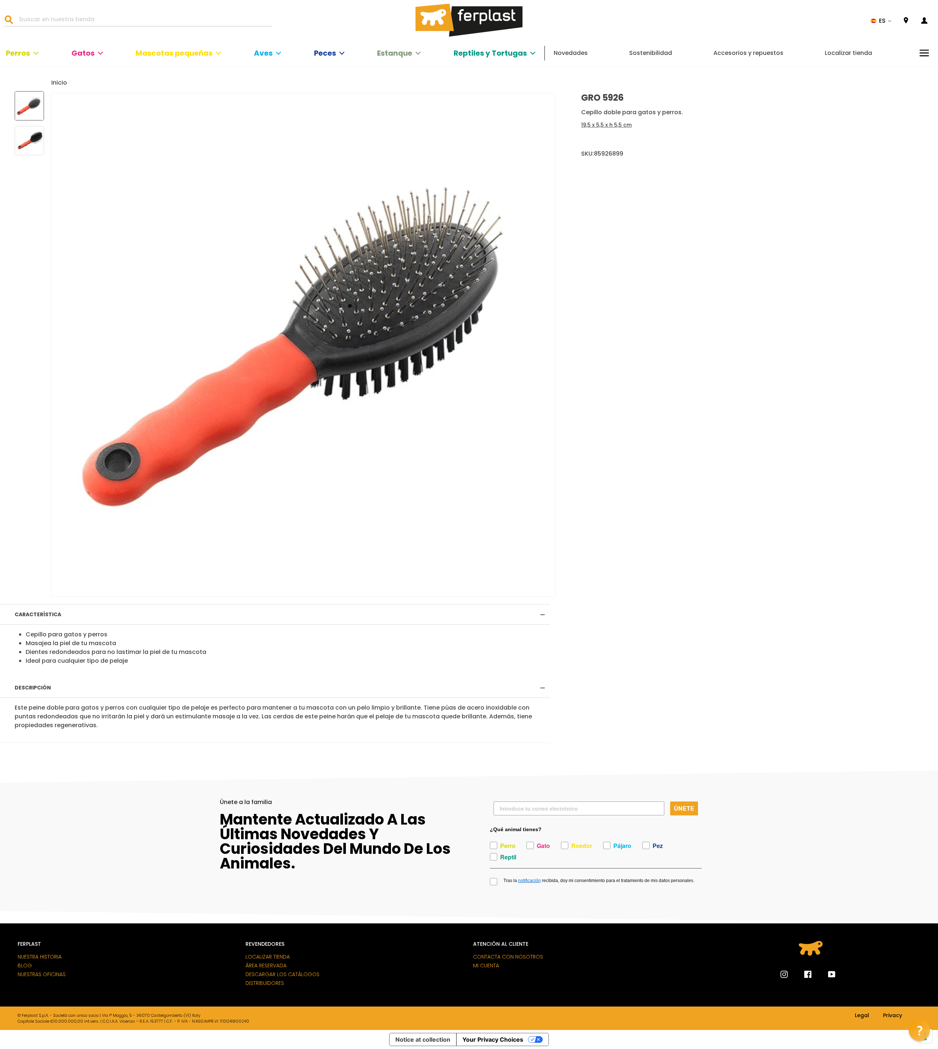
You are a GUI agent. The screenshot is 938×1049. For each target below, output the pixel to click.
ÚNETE (684, 808)
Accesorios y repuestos (748, 53)
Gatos (83, 53)
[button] (881, 21)
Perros (18, 53)
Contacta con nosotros (508, 956)
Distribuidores (264, 983)
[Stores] (906, 20)
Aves (263, 53)
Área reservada (266, 965)
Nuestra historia (40, 956)
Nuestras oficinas (42, 974)
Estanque (394, 53)
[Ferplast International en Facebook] (802, 974)
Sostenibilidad (650, 53)
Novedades (571, 53)
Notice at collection (422, 1039)
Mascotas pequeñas (174, 53)
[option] (303, 344)
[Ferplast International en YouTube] (826, 974)
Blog (25, 965)
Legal (862, 1015)
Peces (325, 53)
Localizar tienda (848, 53)
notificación (529, 880)
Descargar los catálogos (282, 974)
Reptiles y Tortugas (490, 53)
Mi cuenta (486, 965)
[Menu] (924, 53)
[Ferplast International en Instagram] (784, 974)
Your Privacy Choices (492, 1039)
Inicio (59, 82)
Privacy (892, 1015)
